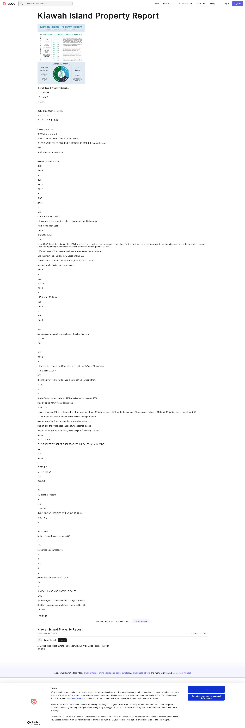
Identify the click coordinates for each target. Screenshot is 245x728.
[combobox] (47, 3)
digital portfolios (89, 673)
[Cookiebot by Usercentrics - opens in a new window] (34, 723)
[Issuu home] (9, 3)
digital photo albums (140, 673)
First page (42, 615)
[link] (157, 3)
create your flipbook (182, 673)
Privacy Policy (76, 698)
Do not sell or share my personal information (206, 697)
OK (206, 689)
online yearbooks (107, 673)
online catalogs (123, 673)
